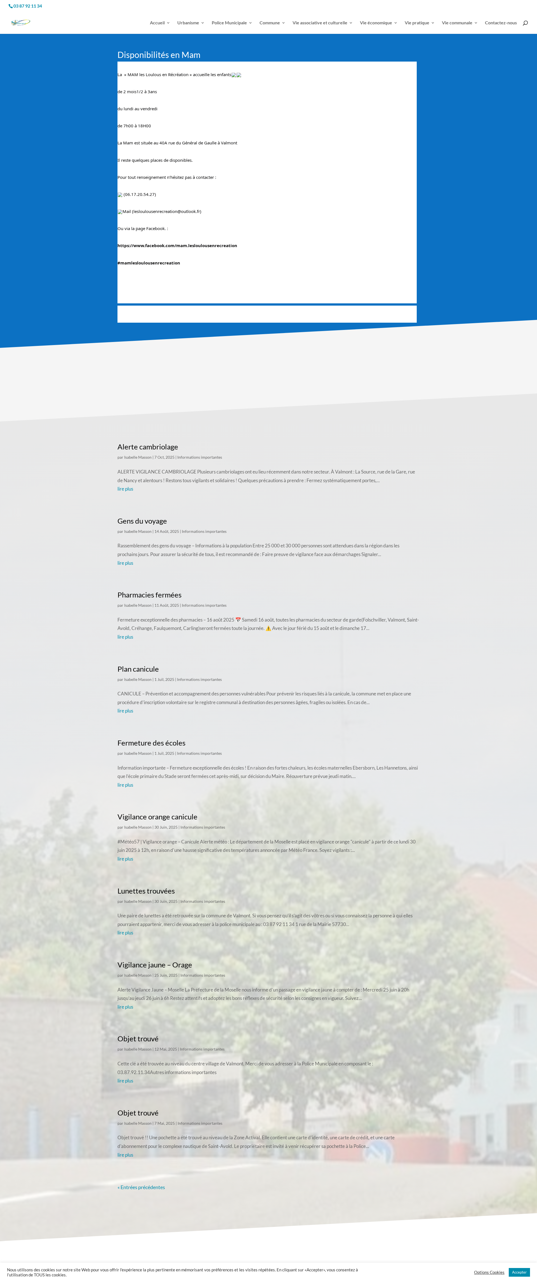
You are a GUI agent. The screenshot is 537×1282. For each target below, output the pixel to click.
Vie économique (376, 23)
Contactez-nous (501, 23)
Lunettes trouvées (146, 890)
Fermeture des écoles (151, 742)
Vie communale (457, 23)
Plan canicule (138, 668)
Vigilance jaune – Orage (154, 964)
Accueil (157, 23)
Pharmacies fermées (149, 594)
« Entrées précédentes (141, 1187)
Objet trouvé (138, 1038)
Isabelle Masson (138, 457)
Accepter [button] (519, 1272)
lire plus (125, 489)
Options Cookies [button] (489, 1272)
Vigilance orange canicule (157, 816)
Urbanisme (188, 23)
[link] (177, 245)
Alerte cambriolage (147, 446)
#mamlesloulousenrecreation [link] (148, 263)
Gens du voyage (142, 520)
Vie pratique (417, 23)
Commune (270, 23)
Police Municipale (229, 23)
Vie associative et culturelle (320, 23)
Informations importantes (199, 457)
